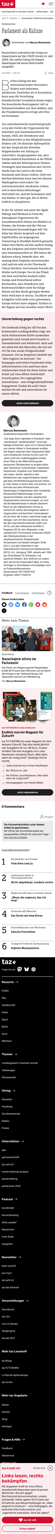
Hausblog (7, 1106)
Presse (5, 1128)
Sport (5, 1019)
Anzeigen (7, 1426)
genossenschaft (10, 1157)
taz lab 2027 (8, 1338)
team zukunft (9, 1266)
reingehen (7, 1243)
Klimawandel (9, 1077)
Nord (4, 1034)
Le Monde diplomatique (15, 1375)
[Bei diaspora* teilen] (37, 604)
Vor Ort (6, 1316)
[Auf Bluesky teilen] (17, 604)
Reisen (5, 1404)
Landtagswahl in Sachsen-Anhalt (20, 1063)
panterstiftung (9, 1178)
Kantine (6, 1412)
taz (9, 962)
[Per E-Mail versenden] (4, 604)
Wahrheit (7, 1041)
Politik (5, 990)
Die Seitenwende (11, 1113)
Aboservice (8, 1455)
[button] (51, 4)
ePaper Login (9, 1462)
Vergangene (8, 1331)
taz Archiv (7, 1382)
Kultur (5, 1012)
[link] (18, 12)
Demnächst (8, 1309)
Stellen (5, 1121)
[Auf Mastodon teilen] (11, 604)
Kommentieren (22, 593)
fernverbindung (10, 1215)
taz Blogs (7, 1360)
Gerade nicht (39, 1468)
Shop (4, 1419)
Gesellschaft (8, 1005)
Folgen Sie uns (8, 969)
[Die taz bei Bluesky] (26, 971)
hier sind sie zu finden (15, 837)
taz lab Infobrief (10, 1287)
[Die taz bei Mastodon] (19, 971)
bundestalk (8, 1208)
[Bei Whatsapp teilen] (31, 604)
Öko (4, 998)
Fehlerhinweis (38, 593)
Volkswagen (8, 1070)
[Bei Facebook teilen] (24, 604)
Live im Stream (10, 1323)
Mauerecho (8, 1229)
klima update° (9, 1222)
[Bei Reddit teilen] (44, 604)
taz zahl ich (8, 1164)
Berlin (5, 1026)
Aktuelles (7, 1099)
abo (4, 1150)
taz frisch (7, 1273)
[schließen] (50, 1468)
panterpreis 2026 (11, 1186)
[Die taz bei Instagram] (33, 971)
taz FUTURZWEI (10, 1368)
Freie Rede (7, 1236)
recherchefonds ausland (15, 1171)
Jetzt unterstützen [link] (27, 403)
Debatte (13, 18)
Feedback (7, 1448)
